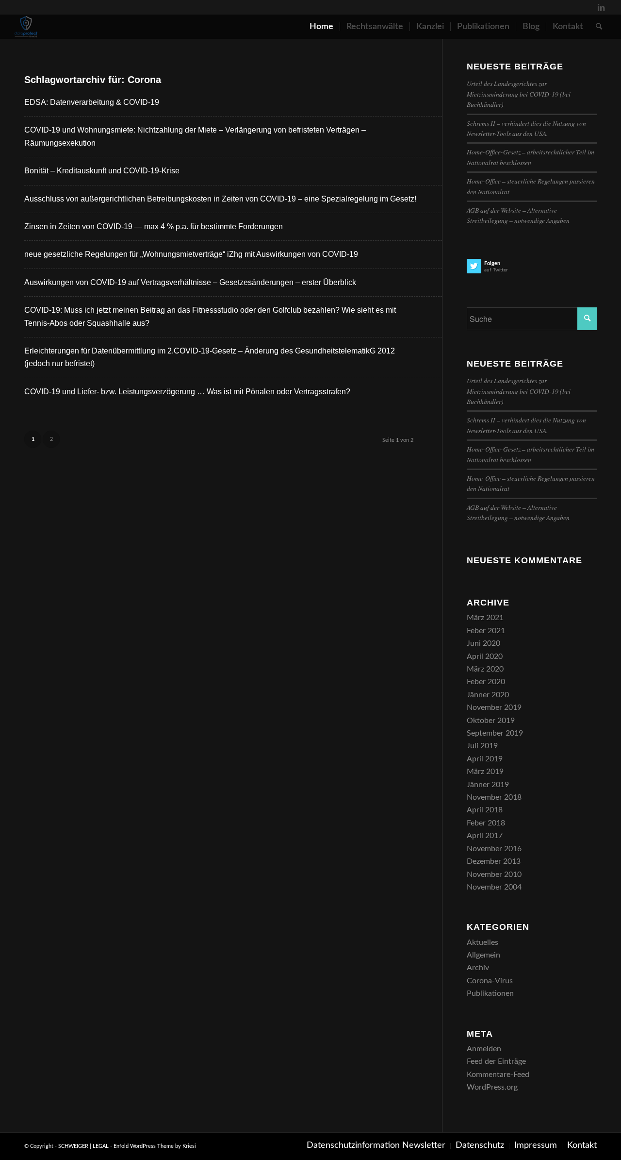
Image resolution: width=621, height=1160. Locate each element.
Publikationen (490, 993)
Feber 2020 (486, 682)
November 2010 (494, 874)
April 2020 (485, 656)
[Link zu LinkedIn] (601, 7)
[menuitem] (321, 27)
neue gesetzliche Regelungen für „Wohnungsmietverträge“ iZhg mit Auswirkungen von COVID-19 (191, 254)
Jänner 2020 (488, 695)
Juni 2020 (483, 643)
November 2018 (494, 797)
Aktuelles (482, 942)
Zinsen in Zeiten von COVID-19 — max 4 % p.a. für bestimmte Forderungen (153, 226)
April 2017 (485, 836)
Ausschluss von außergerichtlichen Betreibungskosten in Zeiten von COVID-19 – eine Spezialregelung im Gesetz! (220, 199)
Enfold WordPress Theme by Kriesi (155, 1146)
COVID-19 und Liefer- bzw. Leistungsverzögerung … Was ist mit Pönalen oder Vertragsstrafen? (187, 391)
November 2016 (494, 849)
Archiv (478, 968)
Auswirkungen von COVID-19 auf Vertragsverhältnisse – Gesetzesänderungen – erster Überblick (190, 282)
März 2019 (485, 771)
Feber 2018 (486, 823)
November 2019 (494, 707)
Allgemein (483, 955)
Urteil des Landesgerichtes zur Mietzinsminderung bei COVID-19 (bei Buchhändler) (519, 94)
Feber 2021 (486, 631)
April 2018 (485, 810)
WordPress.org (492, 1087)
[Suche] (598, 27)
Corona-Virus (490, 981)
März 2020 (485, 669)
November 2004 (494, 887)
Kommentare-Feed (498, 1074)
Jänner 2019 (488, 785)
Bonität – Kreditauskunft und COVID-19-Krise (102, 171)
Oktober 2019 (491, 720)
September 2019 (495, 733)
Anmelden (484, 1049)
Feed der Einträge (496, 1061)
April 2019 (485, 759)
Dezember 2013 (494, 861)
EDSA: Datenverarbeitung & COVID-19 (91, 102)
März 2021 (485, 618)
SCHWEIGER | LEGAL (83, 1146)
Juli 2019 (482, 746)
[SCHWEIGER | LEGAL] (26, 27)
